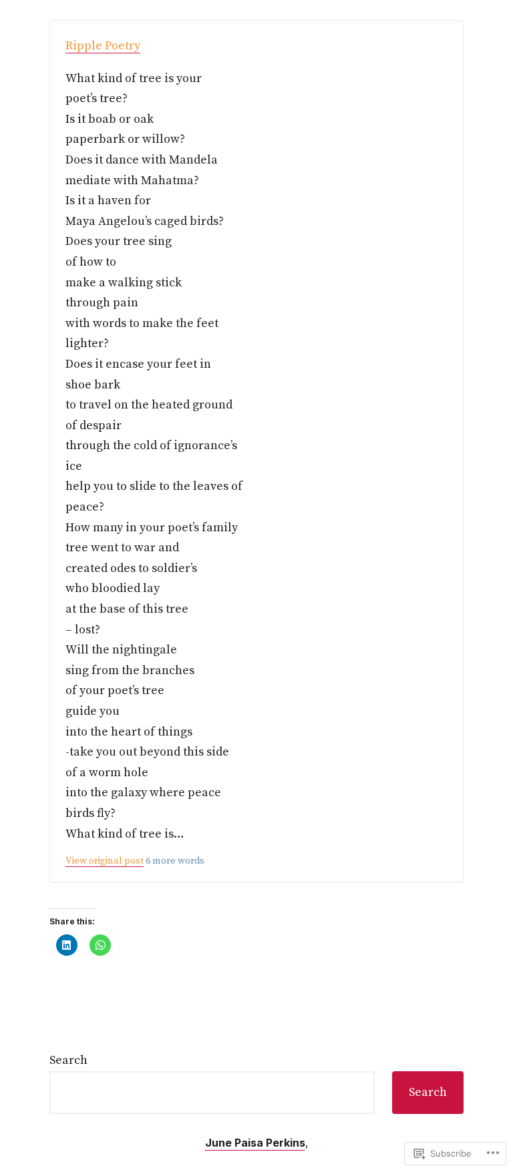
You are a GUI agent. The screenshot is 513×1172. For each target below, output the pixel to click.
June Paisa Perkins (255, 1142)
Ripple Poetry (102, 45)
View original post (104, 861)
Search (68, 1060)
